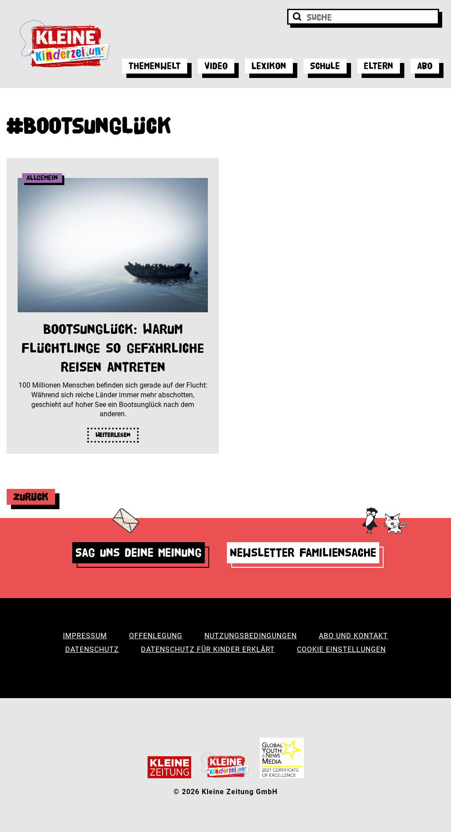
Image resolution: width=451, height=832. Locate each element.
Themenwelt (155, 66)
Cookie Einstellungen (341, 649)
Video (216, 66)
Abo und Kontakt (353, 636)
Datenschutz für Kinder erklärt (208, 649)
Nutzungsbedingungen (250, 636)
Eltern (378, 66)
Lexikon (268, 66)
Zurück (30, 496)
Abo (425, 66)
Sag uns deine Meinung (138, 552)
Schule (325, 66)
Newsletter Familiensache (303, 552)
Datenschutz (92, 649)
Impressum (85, 636)
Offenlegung (155, 636)
